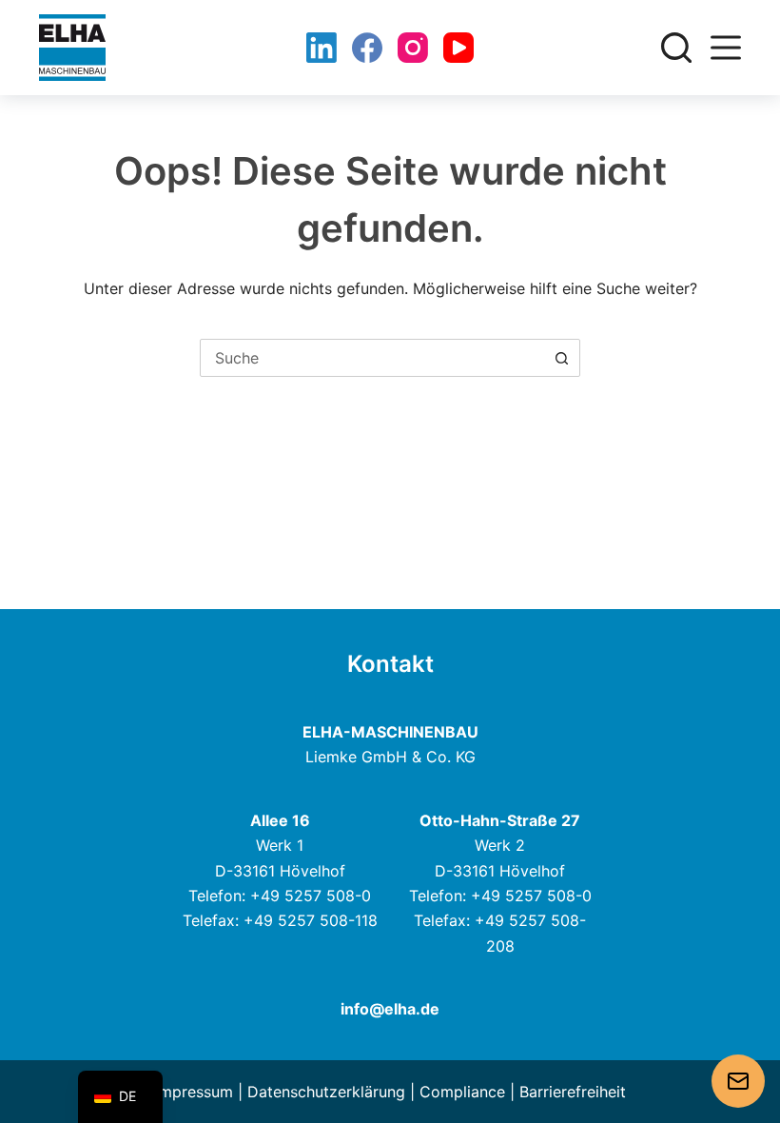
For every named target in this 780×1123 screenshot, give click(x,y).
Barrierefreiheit (572, 1091)
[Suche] (676, 47)
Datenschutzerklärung (326, 1091)
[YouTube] (458, 47)
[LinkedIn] (321, 47)
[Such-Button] (561, 358)
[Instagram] (413, 47)
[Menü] (726, 47)
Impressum (194, 1091)
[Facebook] (367, 47)
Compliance (462, 1091)
